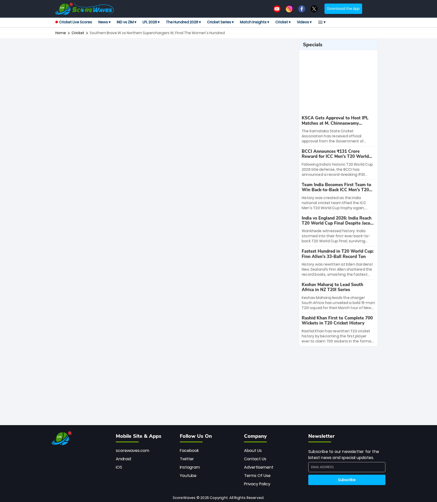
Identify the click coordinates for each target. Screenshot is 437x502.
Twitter (187, 459)
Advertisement (258, 467)
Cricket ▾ (283, 22)
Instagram (190, 467)
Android (123, 459)
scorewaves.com (132, 450)
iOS (119, 467)
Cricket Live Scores (75, 22)
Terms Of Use (257, 475)
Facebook (189, 450)
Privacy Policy (257, 484)
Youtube (188, 475)
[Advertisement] (175, 51)
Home (60, 32)
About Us (253, 450)
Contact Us (255, 459)
